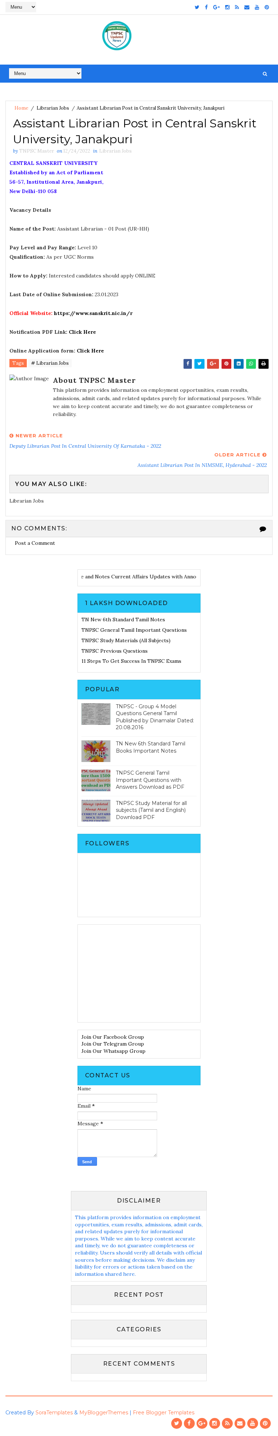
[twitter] (197, 7)
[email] (247, 7)
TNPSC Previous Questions (114, 651)
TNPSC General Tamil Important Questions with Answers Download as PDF (150, 780)
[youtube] (257, 7)
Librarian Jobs (53, 108)
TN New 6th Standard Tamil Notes (123, 619)
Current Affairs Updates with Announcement (174, 576)
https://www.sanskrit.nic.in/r (93, 313)
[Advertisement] (139, 973)
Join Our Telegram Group (112, 1044)
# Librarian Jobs (50, 363)
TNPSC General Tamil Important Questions (134, 630)
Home (21, 108)
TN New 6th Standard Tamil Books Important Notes (150, 747)
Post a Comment (35, 543)
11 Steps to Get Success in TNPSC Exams (131, 661)
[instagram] (227, 7)
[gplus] (216, 7)
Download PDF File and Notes (82, 576)
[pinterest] (267, 7)
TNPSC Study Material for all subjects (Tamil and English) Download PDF (151, 810)
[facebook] (206, 7)
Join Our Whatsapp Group (113, 1051)
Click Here (82, 332)
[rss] (237, 7)
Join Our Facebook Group (112, 1037)
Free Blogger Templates (163, 1412)
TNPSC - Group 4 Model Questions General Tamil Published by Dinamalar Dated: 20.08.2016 (155, 717)
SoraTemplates (54, 1412)
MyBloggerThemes (103, 1412)
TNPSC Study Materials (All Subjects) (125, 640)
